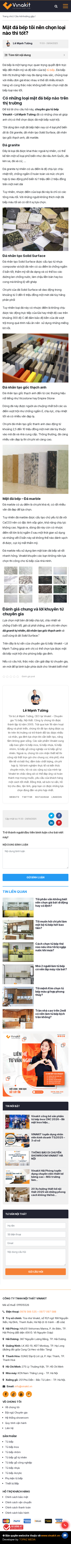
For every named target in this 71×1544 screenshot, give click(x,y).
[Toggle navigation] (64, 6)
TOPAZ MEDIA (27, 1539)
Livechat (65, 1535)
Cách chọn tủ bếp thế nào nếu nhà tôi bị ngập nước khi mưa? (50, 947)
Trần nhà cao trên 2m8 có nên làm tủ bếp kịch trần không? (50, 1014)
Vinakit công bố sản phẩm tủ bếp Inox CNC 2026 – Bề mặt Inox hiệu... (47, 1119)
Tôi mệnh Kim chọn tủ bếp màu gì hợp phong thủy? (49, 991)
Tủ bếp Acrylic (13, 1473)
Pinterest (59, 823)
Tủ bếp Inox (12, 1447)
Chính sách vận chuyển (18, 1502)
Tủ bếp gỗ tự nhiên (16, 1457)
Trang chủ (8, 16)
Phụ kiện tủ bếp (14, 1478)
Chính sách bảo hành (17, 1512)
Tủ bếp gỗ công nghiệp (18, 1462)
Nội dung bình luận (15, 844)
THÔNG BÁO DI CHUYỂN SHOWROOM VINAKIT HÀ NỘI (47, 1155)
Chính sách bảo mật (16, 1497)
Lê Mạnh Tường (22, 43)
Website (14, 797)
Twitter (27, 797)
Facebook (59, 815)
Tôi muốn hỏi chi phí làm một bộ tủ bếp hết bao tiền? (51, 925)
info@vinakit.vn (23, 1386)
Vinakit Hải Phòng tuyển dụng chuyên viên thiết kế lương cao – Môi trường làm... (47, 1175)
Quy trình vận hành (16, 1423)
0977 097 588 (47, 1311)
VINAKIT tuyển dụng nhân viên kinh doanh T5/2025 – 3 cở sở (48, 1137)
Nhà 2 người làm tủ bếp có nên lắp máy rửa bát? (51, 967)
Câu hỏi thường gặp (24, 16)
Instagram (42, 797)
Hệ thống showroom (17, 1417)
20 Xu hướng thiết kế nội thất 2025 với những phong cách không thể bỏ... (48, 1192)
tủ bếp (51, 70)
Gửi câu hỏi (35, 1271)
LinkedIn (57, 797)
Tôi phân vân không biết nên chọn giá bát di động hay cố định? (51, 902)
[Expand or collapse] (64, 55)
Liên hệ (9, 1428)
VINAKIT (16, 6)
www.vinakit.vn (50, 1535)
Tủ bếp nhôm (13, 1452)
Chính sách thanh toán (18, 1507)
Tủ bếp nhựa (12, 1467)
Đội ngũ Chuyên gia (16, 1412)
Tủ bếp (9, 1441)
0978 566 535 (28, 1311)
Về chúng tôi (12, 1407)
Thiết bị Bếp (12, 1483)
